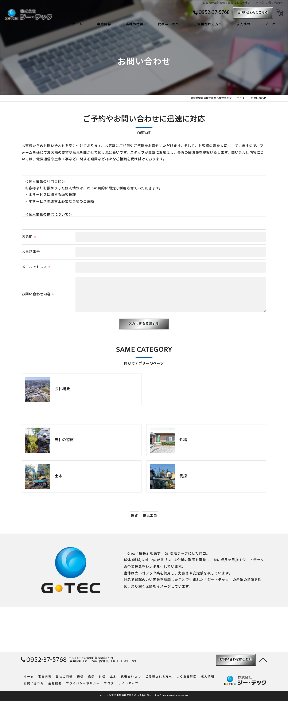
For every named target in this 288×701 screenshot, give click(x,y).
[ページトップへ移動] (263, 660)
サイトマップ (128, 683)
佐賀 (134, 516)
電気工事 (150, 516)
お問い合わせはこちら (253, 12)
